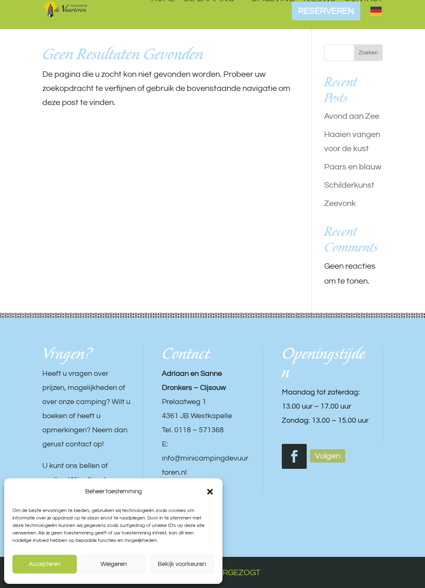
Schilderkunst (349, 185)
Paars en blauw (352, 167)
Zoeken (368, 53)
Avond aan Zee (351, 116)
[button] (210, 492)
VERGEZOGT (236, 572)
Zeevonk (340, 203)
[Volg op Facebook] (294, 456)
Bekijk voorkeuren (182, 564)
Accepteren (45, 564)
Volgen (327, 456)
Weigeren (113, 564)
